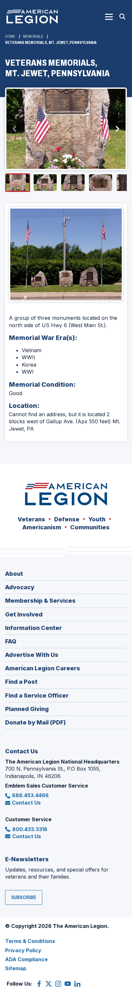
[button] (109, 17)
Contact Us (26, 802)
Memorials (33, 36)
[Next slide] (117, 129)
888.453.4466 (30, 795)
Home (10, 36)
